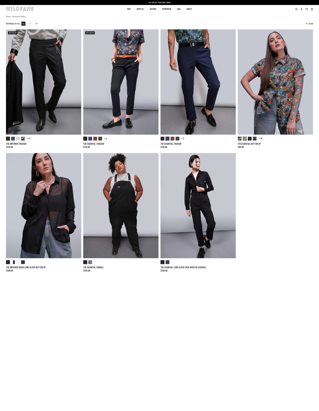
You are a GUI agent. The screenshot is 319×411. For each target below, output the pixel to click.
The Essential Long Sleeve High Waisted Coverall (183, 267)
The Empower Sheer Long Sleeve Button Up (26, 267)
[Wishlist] (306, 8)
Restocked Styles (18, 16)
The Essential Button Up (249, 143)
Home (8, 16)
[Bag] (312, 8)
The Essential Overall (93, 267)
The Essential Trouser (93, 143)
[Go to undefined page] (43, 82)
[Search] (296, 8)
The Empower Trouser (16, 143)
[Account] (301, 8)
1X (36, 23)
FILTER (311, 24)
